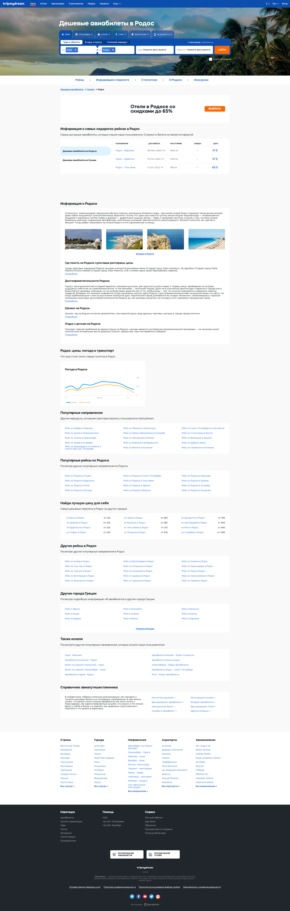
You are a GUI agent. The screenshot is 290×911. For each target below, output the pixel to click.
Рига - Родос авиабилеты (165, 674)
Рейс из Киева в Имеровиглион (82, 433)
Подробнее (71, 274)
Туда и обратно (71, 42)
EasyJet (200, 766)
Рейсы (80, 80)
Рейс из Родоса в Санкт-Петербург (142, 476)
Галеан (166, 758)
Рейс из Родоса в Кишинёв (196, 490)
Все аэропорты (170, 786)
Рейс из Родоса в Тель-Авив (138, 481)
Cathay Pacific (203, 754)
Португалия (66, 762)
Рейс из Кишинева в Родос (137, 571)
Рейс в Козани (131, 614)
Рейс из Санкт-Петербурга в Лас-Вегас (203, 428)
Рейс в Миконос (190, 609)
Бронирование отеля (202, 706)
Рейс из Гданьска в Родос (137, 581)
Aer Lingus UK (203, 746)
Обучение (150, 825)
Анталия (166, 746)
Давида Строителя (172, 750)
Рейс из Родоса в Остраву (196, 485)
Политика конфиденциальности (120, 887)
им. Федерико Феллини (174, 770)
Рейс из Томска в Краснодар (80, 438)
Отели (63, 829)
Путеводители (68, 841)
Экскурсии (201, 80)
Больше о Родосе (145, 254)
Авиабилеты (67, 818)
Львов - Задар (135, 773)
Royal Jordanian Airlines (208, 758)
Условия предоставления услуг (85, 887)
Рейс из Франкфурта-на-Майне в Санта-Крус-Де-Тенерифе (83, 447)
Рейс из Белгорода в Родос (79, 576)
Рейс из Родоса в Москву (78, 490)
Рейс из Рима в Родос (193, 571)
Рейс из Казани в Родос (195, 561)
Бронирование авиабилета (167, 702)
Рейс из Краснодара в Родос (197, 566)
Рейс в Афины (72, 609)
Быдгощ (166, 774)
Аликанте (167, 782)
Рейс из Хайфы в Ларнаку (79, 428)
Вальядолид (100, 778)
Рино (97, 762)
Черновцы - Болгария (139, 777)
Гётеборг (99, 770)
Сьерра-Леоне (68, 774)
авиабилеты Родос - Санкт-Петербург (172, 670)
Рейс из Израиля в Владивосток (140, 443)
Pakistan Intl (202, 774)
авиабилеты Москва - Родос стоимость (173, 655)
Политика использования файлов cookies (159, 887)
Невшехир (100, 774)
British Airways (203, 750)
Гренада (65, 758)
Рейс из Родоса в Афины (136, 485)
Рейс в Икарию (73, 619)
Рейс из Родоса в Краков (195, 481)
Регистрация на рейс (202, 698)
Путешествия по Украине (158, 829)
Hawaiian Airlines (204, 778)
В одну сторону (93, 42)
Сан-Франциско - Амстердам (137, 786)
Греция (91, 89)
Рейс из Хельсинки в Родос (138, 566)
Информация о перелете (112, 80)
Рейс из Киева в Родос (77, 561)
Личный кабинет (154, 818)
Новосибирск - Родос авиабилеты (170, 665)
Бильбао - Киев (136, 760)
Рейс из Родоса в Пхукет (78, 476)
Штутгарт (99, 746)
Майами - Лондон (137, 781)
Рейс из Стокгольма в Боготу (197, 433)
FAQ (105, 818)
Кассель (166, 754)
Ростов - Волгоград (138, 765)
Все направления (137, 791)
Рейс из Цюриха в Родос (136, 576)
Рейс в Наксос (189, 614)
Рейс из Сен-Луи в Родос (78, 566)
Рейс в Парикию (190, 619)
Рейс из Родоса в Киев (77, 485)
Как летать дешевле (163, 698)
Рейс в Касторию (132, 609)
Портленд (99, 750)
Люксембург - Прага (139, 752)
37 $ (215, 159)
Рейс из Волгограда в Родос (138, 561)
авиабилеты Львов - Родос (79, 674)
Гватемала (66, 770)
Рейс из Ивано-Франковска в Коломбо (144, 433)
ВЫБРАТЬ (215, 108)
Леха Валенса (169, 766)
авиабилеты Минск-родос (166, 660)
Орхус (97, 782)
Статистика (149, 80)
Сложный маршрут (117, 42)
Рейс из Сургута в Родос (78, 571)
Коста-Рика (66, 782)
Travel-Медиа (67, 837)
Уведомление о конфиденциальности (202, 887)
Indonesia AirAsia (204, 782)
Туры (63, 825)
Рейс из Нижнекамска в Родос (198, 576)
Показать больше (145, 629)
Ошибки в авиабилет (163, 711)
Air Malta (200, 762)
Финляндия (66, 766)
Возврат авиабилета (202, 702)
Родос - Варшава (125, 150)
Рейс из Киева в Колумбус (79, 443)
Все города (100, 786)
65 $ (215, 167)
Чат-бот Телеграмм (113, 821)
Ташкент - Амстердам (140, 768)
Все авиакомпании (206, 786)
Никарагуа (66, 750)
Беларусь (65, 754)
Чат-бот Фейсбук (112, 825)
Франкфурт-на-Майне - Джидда (141, 747)
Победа (200, 770)
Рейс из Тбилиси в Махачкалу (139, 428)
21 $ (215, 150)
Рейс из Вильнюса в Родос (79, 581)
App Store (150, 821)
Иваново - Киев (136, 756)
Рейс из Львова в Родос (194, 581)
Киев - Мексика (73, 655)
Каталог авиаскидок (71, 821)
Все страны (66, 786)
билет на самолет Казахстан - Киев (84, 665)
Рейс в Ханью (72, 614)
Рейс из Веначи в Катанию (138, 448)
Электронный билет (163, 706)
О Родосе (175, 80)
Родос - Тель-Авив (125, 167)
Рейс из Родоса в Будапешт (80, 481)
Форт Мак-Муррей (104, 758)
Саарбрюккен (169, 762)
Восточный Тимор (70, 746)
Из (63, 50)
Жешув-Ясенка (170, 778)
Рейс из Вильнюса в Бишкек (197, 438)
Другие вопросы (200, 711)
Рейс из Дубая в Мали (194, 443)
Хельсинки (100, 766)
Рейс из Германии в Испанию (198, 448)
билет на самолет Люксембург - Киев (85, 670)
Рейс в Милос (130, 619)
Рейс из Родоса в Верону (137, 490)
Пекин (97, 754)
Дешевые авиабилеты (72, 89)
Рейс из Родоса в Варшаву (196, 476)
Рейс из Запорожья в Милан (138, 438)
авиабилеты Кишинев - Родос (81, 660)
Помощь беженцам (155, 833)
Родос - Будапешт (125, 159)
